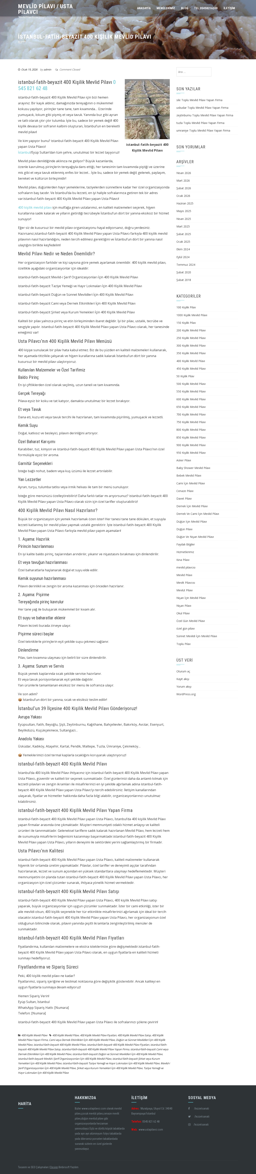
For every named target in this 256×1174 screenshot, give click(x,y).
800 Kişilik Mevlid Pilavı (191, 430)
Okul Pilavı (183, 613)
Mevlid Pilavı (184, 575)
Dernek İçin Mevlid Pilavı (192, 506)
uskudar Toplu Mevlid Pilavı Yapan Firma (202, 108)
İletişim (229, 8)
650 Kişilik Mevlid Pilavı (191, 407)
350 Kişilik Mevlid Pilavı (191, 353)
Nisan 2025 (183, 219)
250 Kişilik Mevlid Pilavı (191, 338)
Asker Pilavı (183, 460)
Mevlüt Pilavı (184, 590)
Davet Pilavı (184, 498)
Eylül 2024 (182, 257)
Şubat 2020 (183, 272)
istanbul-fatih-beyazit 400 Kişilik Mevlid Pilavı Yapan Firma (95, 1049)
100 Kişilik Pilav (186, 307)
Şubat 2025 (183, 234)
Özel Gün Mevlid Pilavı (190, 621)
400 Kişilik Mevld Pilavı (34, 1035)
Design (54, 1167)
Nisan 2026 (183, 173)
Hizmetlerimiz (185, 552)
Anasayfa (144, 8)
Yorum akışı (183, 686)
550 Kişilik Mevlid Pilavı (191, 391)
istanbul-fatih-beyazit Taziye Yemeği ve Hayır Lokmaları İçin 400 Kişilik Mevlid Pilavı (111, 1063)
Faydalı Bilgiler (185, 544)
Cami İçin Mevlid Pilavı (190, 483)
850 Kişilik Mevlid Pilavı (191, 437)
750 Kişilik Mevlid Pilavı (191, 422)
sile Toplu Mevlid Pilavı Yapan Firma (199, 100)
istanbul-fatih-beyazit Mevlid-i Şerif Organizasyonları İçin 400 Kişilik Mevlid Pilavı (64, 1058)
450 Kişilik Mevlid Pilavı (191, 368)
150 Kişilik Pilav (186, 323)
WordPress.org (186, 694)
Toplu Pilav (183, 644)
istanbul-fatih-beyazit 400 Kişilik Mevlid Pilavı (60, 1044)
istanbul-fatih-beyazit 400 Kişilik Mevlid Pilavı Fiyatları (118, 1044)
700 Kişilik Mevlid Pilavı (191, 414)
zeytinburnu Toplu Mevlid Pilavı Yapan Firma (204, 115)
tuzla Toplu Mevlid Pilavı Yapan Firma (200, 123)
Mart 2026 (183, 180)
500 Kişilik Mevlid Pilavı (191, 384)
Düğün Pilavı (184, 529)
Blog (184, 8)
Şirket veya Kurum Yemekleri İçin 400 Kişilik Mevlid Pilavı (109, 1068)
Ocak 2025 (183, 241)
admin (47, 69)
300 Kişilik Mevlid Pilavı (191, 345)
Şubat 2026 (183, 188)
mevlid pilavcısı (185, 567)
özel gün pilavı (185, 628)
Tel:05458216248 (206, 8)
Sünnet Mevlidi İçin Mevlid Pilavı (196, 636)
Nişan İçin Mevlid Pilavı (191, 598)
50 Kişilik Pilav (185, 376)
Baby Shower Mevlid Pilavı (193, 468)
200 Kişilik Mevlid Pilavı (191, 330)
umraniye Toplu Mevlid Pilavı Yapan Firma (203, 130)
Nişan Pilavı (183, 606)
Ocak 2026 (183, 196)
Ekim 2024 (183, 249)
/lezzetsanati (199, 1108)
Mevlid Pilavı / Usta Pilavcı (45, 9)
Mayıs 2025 (183, 211)
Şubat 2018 (183, 280)
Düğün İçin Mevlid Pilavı (191, 521)
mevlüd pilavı (96, 1118)
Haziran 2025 (184, 203)
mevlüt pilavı (96, 1113)
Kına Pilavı (182, 560)
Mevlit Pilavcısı (185, 582)
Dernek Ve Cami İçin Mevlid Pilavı (197, 514)
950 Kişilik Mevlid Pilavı (191, 453)
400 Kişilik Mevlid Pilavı (65, 1035)
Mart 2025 (183, 226)
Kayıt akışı (182, 679)
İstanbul (24, 152)
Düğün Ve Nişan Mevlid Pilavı (195, 537)
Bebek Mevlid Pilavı (188, 475)
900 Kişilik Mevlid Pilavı (191, 445)
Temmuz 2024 (185, 265)
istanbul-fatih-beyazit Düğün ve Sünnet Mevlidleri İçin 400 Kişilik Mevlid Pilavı (117, 1054)
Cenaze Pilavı (184, 491)
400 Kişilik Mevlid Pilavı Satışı (134, 1035)
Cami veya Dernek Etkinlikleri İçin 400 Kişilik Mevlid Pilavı (82, 1040)
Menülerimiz (166, 8)
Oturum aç (183, 671)
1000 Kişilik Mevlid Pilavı (191, 315)
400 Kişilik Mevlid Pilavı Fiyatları (98, 1035)
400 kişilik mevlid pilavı (35, 207)
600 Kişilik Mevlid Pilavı (191, 399)
